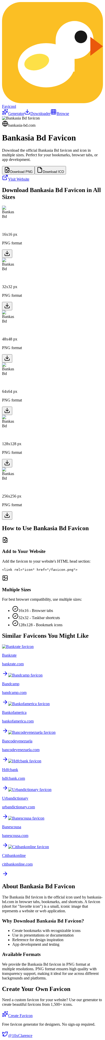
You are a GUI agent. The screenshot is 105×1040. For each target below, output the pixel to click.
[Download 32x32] (7, 306)
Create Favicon (20, 1015)
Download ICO (53, 172)
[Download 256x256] (7, 515)
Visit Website (18, 179)
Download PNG (21, 172)
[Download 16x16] (7, 254)
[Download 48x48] (7, 358)
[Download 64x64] (7, 411)
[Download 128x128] (7, 463)
